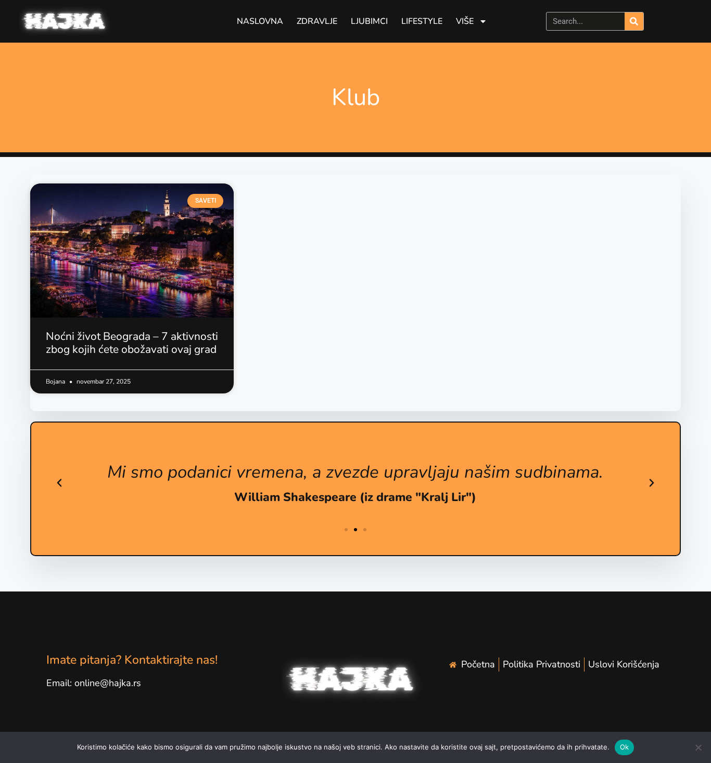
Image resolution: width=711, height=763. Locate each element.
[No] (698, 747)
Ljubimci (369, 21)
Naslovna (260, 21)
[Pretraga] (634, 21)
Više (465, 21)
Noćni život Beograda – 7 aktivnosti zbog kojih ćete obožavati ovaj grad (132, 343)
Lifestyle (421, 21)
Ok (624, 747)
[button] (59, 483)
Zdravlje (317, 21)
